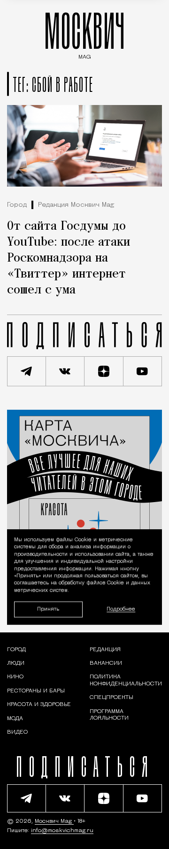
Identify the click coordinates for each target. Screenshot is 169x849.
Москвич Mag (54, 821)
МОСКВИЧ (84, 33)
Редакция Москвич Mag (76, 205)
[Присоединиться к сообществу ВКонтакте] (65, 371)
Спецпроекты (111, 697)
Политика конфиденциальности (126, 680)
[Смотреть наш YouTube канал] (142, 371)
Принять (48, 609)
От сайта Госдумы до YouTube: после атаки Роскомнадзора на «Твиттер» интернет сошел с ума (68, 258)
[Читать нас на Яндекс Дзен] (103, 371)
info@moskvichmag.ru (62, 831)
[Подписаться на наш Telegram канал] (26, 371)
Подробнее (121, 609)
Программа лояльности (109, 715)
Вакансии (106, 663)
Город (17, 205)
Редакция (105, 650)
